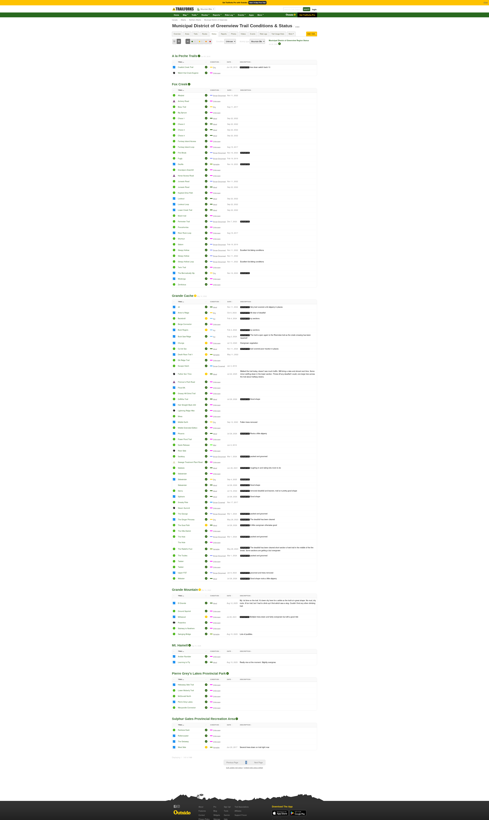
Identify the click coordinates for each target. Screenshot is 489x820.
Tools (226, 811)
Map (185, 14)
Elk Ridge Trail (183, 360)
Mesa (180, 416)
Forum (241, 815)
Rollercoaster (183, 735)
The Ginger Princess (186, 519)
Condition (220, 41)
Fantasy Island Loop (186, 147)
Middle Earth (183, 422)
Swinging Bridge (184, 634)
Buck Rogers (183, 330)
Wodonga (182, 278)
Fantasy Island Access (187, 141)
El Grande (182, 603)
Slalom (180, 244)
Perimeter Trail (184, 221)
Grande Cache (182, 295)
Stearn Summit (184, 508)
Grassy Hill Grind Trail (186, 393)
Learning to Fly (184, 662)
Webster (181, 578)
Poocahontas (183, 227)
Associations (242, 806)
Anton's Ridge (183, 312)
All (188, 41)
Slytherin (181, 496)
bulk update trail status (234, 768)
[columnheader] (174, 62)
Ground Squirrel (184, 611)
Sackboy (181, 456)
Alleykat (181, 95)
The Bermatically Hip (186, 273)
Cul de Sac (182, 348)
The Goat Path (184, 525)
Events (241, 14)
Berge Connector (185, 324)
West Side (182, 747)
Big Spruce (182, 112)
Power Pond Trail (185, 439)
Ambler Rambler (184, 656)
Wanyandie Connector (187, 707)
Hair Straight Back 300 (187, 405)
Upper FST (182, 572)
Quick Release (184, 445)
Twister (181, 561)
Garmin (227, 815)
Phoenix (181, 433)
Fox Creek (179, 84)
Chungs (181, 343)
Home (176, 14)
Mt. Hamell (180, 645)
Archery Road (183, 101)
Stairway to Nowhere (186, 628)
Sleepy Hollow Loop (186, 261)
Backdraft (182, 318)
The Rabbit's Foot (185, 549)
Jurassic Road (183, 181)
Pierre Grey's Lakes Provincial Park (199, 673)
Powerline (182, 622)
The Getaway (183, 741)
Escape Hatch (183, 366)
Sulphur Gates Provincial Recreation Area (203, 719)
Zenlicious (182, 284)
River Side (182, 450)
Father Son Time (185, 374)
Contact (202, 815)
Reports (216, 14)
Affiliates (238, 811)
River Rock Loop (184, 233)
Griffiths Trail (183, 399)
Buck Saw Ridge (184, 336)
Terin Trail (182, 267)
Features (202, 811)
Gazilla (180, 164)
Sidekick (181, 468)
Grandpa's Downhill (186, 170)
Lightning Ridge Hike (186, 410)
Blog (215, 811)
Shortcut (181, 238)
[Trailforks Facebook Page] (175, 806)
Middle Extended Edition (187, 427)
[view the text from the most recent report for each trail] (179, 41)
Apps (251, 14)
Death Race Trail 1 (185, 354)
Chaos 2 (181, 124)
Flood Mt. (182, 387)
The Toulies (182, 555)
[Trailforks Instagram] (178, 806)
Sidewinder (182, 473)
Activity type (244, 41)
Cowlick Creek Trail (185, 67)
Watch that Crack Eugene (188, 73)
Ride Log (229, 14)
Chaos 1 (181, 118)
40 (179, 307)
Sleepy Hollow (183, 250)
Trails (194, 14)
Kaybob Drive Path (185, 193)
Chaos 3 (181, 129)
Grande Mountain (185, 589)
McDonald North (184, 696)
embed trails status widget (253, 768)
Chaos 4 (181, 135)
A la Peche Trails (184, 56)
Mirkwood (182, 617)
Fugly (180, 158)
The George (183, 513)
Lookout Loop (183, 204)
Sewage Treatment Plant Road (190, 462)
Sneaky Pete (183, 502)
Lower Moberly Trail (186, 690)
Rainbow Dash (184, 730)
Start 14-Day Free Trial (257, 3)
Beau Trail (182, 107)
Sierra (180, 491)
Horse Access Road (186, 175)
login (314, 9)
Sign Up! (227, 806)
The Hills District (184, 531)
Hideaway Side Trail (186, 684)
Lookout (181, 198)
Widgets (216, 815)
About (201, 806)
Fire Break (182, 152)
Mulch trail (182, 215)
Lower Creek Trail (185, 210)
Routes (204, 14)
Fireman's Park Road (186, 382)
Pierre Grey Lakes (185, 702)
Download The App (282, 806)
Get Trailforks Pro (307, 14)
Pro (214, 806)
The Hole (181, 536)
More (259, 14)
